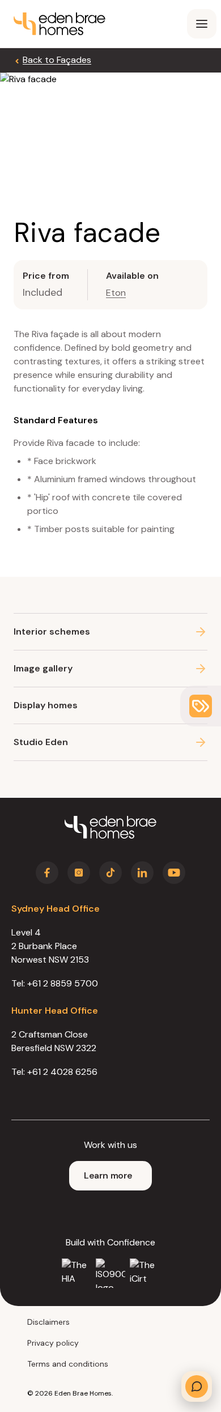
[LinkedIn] (142, 872)
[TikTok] (110, 872)
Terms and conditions (67, 1364)
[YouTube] (174, 872)
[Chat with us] (196, 1386)
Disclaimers (48, 1322)
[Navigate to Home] (110, 827)
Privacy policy (53, 1343)
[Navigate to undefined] (59, 23)
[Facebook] (47, 872)
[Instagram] (78, 872)
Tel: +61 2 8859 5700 (54, 983)
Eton (116, 293)
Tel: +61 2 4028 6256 (54, 1072)
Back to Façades (57, 60)
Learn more (108, 1175)
